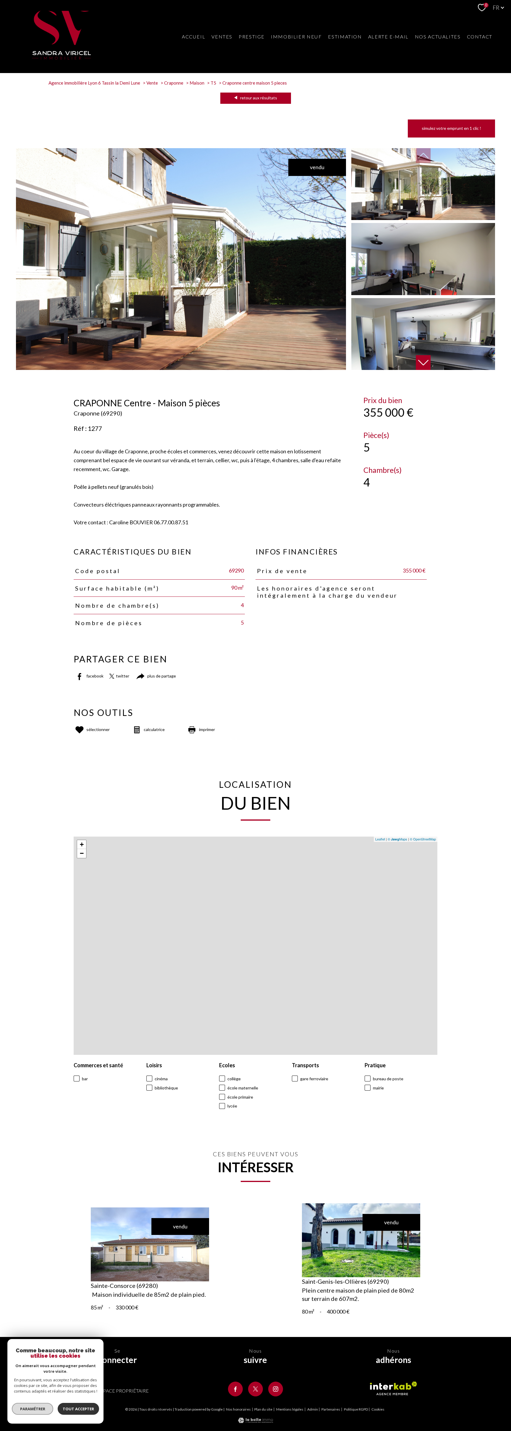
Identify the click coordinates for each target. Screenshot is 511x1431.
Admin (312, 1409)
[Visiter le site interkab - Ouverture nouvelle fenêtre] (393, 1388)
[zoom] (181, 368)
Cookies (377, 1409)
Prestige (252, 36)
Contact (479, 36)
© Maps (397, 839)
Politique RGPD (356, 1409)
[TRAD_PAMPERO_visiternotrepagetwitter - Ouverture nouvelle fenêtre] (255, 1389)
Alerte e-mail (388, 36)
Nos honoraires (238, 1409)
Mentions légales (289, 1409)
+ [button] (82, 844)
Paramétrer (32, 1408)
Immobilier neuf (296, 36)
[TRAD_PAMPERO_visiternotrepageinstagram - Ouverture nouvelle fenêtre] (275, 1389)
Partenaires (330, 1409)
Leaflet (380, 839)
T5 (213, 82)
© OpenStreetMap (423, 839)
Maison (197, 82)
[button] (423, 362)
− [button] (82, 853)
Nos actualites (438, 36)
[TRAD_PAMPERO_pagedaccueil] (61, 57)
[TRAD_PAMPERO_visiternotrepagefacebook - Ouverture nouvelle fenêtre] (235, 1389)
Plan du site (263, 1409)
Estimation (345, 36)
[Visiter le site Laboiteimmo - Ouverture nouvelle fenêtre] (255, 1421)
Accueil (193, 36)
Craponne (173, 82)
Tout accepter (78, 1408)
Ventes (221, 36)
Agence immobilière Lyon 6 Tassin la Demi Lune (94, 82)
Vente (152, 82)
